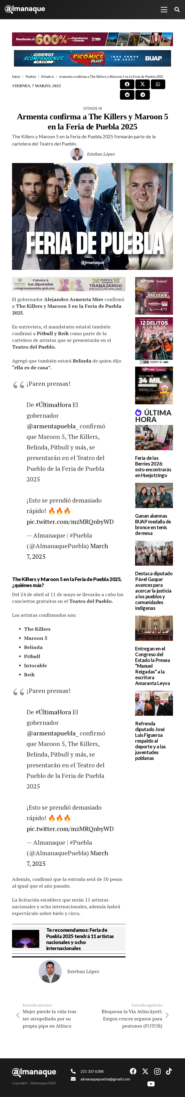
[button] (164, 9)
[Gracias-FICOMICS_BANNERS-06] (92, 58)
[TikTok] (169, 1071)
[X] (145, 1071)
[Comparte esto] (127, 84)
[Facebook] (133, 1071)
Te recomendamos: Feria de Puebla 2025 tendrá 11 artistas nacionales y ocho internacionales (80, 939)
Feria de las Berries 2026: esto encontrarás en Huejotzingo (153, 466)
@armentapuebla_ (52, 426)
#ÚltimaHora (53, 404)
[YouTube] (151, 1084)
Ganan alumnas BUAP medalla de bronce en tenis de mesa (153, 524)
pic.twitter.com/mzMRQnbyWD (70, 521)
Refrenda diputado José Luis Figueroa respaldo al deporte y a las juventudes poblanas (150, 741)
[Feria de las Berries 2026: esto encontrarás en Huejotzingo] (154, 437)
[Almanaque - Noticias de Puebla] (25, 9)
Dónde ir (92, 108)
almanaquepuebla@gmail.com (105, 1079)
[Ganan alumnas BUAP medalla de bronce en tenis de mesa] (154, 495)
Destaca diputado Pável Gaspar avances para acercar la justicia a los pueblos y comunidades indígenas (154, 590)
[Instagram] (157, 1071)
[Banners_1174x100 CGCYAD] (92, 39)
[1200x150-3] (69, 284)
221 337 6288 (92, 1071)
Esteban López (101, 154)
